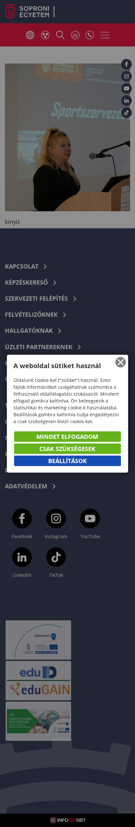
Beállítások (67, 461)
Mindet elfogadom (67, 437)
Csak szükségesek (67, 449)
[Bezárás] (120, 362)
